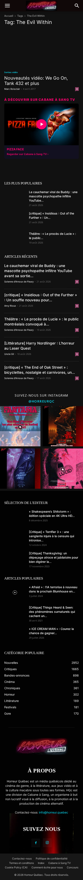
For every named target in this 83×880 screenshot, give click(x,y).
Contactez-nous (22, 858)
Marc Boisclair (12, 88)
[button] (7, 5)
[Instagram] (47, 842)
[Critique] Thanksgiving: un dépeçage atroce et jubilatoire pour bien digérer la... (53, 557)
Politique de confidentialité (51, 858)
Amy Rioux (10, 305)
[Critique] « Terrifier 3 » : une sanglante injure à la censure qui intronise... (51, 536)
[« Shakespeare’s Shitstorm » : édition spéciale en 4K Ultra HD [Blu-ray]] (15, 516)
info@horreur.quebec (53, 812)
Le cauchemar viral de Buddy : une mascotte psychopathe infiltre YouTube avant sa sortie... (38, 271)
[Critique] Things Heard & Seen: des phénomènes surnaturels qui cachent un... (52, 612)
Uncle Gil (9, 354)
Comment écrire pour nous (47, 867)
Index (41, 863)
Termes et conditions (21, 863)
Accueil (8, 15)
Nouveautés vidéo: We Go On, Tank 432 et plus (36, 80)
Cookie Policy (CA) (16, 867)
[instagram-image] (20, 426)
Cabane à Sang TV (59, 863)
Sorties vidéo (11, 72)
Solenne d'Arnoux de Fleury (19, 281)
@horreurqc (41, 401)
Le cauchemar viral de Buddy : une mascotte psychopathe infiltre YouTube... (53, 196)
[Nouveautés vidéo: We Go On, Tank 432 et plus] (41, 48)
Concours (72, 867)
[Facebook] (35, 843)
